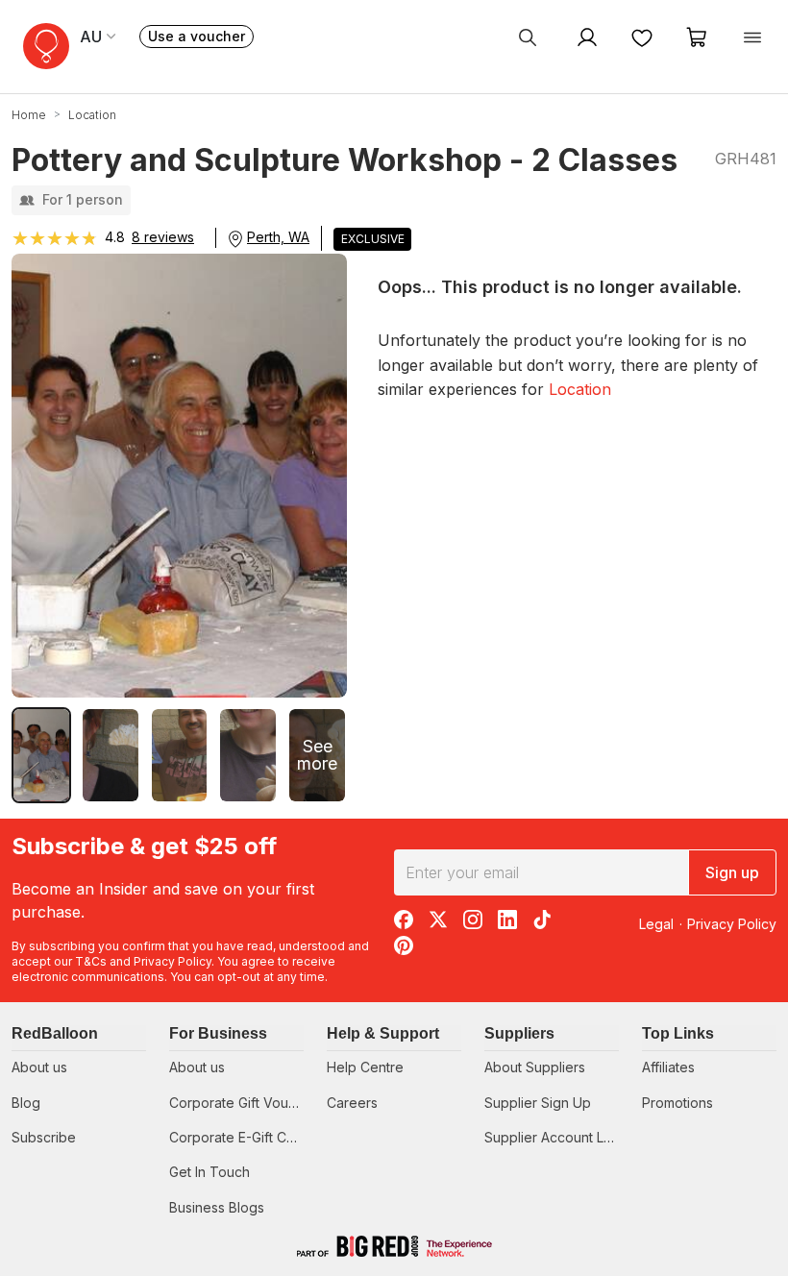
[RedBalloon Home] (46, 46)
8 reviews (163, 237)
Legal (656, 924)
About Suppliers (534, 1067)
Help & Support (383, 1033)
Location (580, 389)
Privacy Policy (172, 961)
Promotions (677, 1102)
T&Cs (91, 961)
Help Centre (365, 1067)
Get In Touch (209, 1172)
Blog (26, 1102)
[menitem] (641, 36)
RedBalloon (55, 1033)
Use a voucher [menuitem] (201, 38)
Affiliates (668, 1067)
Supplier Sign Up (537, 1102)
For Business (218, 1033)
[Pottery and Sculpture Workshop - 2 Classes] (41, 755)
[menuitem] (527, 36)
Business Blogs (216, 1207)
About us (39, 1067)
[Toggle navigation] (752, 36)
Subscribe (44, 1137)
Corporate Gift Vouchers (246, 1102)
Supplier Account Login (557, 1137)
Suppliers (519, 1033)
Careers (352, 1102)
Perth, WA (278, 237)
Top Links (678, 1033)
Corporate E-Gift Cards (241, 1137)
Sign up (732, 872)
